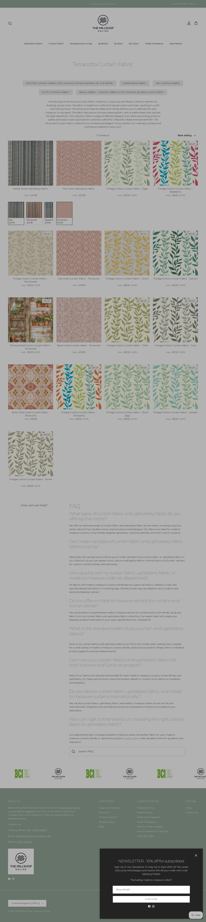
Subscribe (151, 899)
